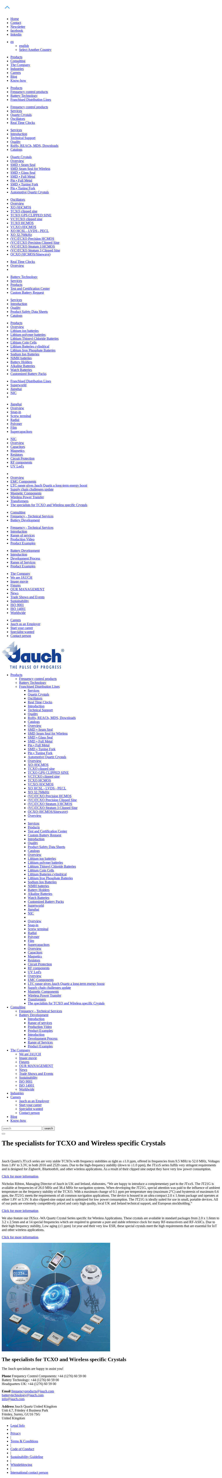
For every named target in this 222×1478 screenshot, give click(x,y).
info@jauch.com (13, 1399)
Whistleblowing (21, 1464)
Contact (15, 23)
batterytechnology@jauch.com (23, 1395)
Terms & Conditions (24, 1441)
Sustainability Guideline (26, 1457)
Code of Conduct (22, 1449)
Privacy (15, 1433)
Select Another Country (35, 49)
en (12, 42)
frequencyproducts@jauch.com (32, 1391)
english (24, 46)
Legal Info (17, 1425)
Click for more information (20, 1176)
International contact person (29, 1472)
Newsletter (17, 26)
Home (14, 19)
